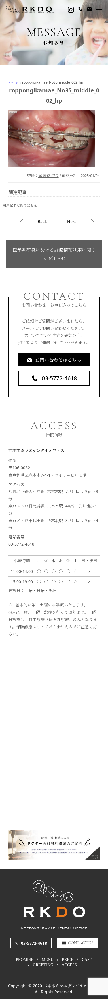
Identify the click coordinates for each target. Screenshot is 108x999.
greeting (43, 965)
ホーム (13, 82)
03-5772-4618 (59, 378)
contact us (80, 943)
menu (48, 960)
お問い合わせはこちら (58, 360)
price (67, 960)
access (69, 965)
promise (24, 960)
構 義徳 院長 (48, 175)
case (87, 960)
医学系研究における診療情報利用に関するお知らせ (54, 254)
